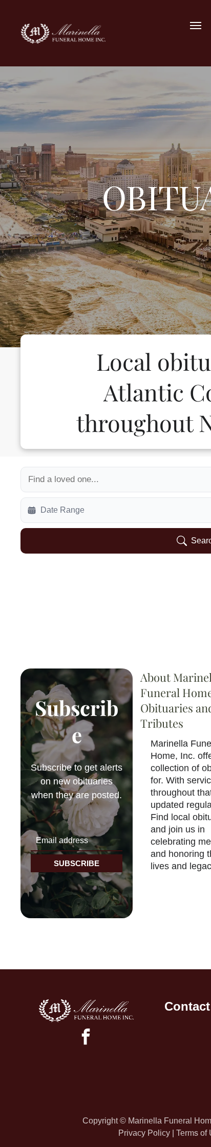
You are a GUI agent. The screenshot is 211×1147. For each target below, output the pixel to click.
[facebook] (86, 1037)
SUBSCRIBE (76, 863)
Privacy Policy (144, 1133)
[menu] (195, 25)
